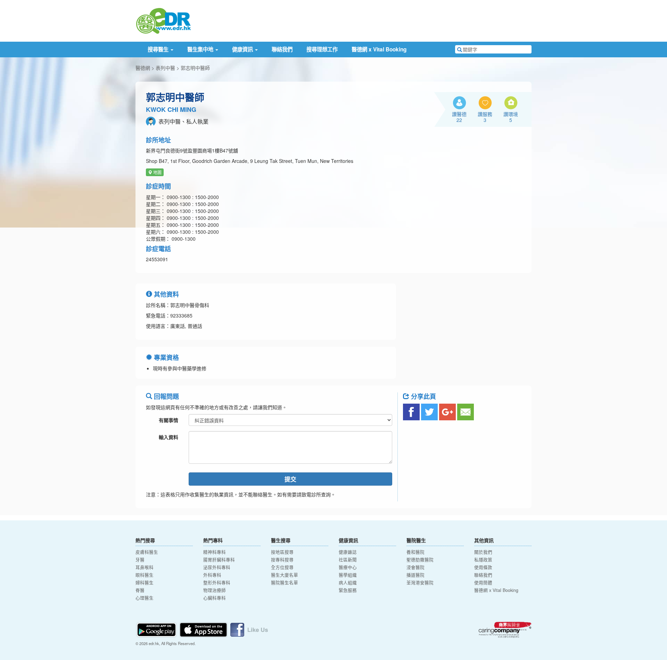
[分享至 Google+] (447, 412)
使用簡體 (483, 582)
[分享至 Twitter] (429, 412)
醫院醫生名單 (284, 582)
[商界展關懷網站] (505, 630)
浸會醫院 (415, 567)
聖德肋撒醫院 (420, 559)
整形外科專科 (216, 582)
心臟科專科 (214, 598)
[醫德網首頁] (163, 20)
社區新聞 (348, 559)
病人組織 (348, 582)
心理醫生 (144, 598)
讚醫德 (459, 116)
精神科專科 (214, 552)
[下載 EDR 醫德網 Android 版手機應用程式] (157, 629)
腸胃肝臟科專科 (219, 559)
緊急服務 (348, 590)
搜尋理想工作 (322, 49)
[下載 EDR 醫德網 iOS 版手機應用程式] (204, 629)
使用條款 (483, 567)
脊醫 (140, 590)
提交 (290, 479)
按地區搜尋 (282, 552)
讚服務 (485, 116)
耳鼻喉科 (144, 567)
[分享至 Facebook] (411, 412)
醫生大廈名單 (284, 575)
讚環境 (510, 116)
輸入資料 (168, 437)
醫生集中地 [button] (201, 49)
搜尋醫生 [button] (159, 49)
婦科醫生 (144, 582)
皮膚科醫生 (146, 552)
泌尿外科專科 (216, 567)
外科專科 (212, 575)
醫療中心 (348, 567)
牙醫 (140, 559)
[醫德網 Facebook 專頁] (249, 629)
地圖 (157, 172)
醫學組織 (348, 575)
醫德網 (142, 67)
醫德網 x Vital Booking (379, 49)
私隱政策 (483, 559)
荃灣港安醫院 (420, 582)
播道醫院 (415, 575)
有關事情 (168, 419)
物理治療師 (214, 590)
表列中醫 (165, 67)
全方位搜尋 (282, 567)
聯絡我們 (282, 49)
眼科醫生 (144, 575)
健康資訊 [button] (243, 49)
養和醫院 (415, 552)
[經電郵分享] (465, 412)
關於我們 (483, 552)
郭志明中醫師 (195, 67)
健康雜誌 (348, 552)
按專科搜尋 (282, 559)
